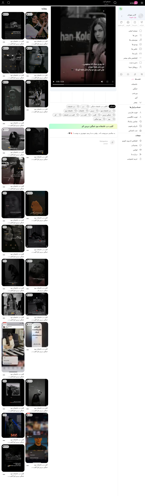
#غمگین (112, 106)
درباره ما (134, 154)
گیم (136, 98)
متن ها (135, 35)
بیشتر (135, 102)
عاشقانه (134, 84)
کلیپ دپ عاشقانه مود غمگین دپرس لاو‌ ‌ (41, 289)
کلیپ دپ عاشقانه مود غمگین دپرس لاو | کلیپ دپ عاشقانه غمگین (39, 42)
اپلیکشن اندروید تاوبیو (129, 141)
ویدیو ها (134, 44)
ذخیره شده (133, 63)
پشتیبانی (134, 145)
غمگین (135, 89)
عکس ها (134, 49)
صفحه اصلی (133, 31)
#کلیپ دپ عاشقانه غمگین (99, 106)
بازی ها (134, 53)
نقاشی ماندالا (132, 121)
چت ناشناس (133, 130)
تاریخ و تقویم (132, 126)
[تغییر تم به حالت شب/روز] (121, 8)
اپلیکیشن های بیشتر (130, 58)
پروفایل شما (133, 67)
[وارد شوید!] (121, 16)
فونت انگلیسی (132, 117)
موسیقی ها (133, 40)
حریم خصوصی (132, 159)
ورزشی (134, 93)
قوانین (135, 150)
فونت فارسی (132, 112)
